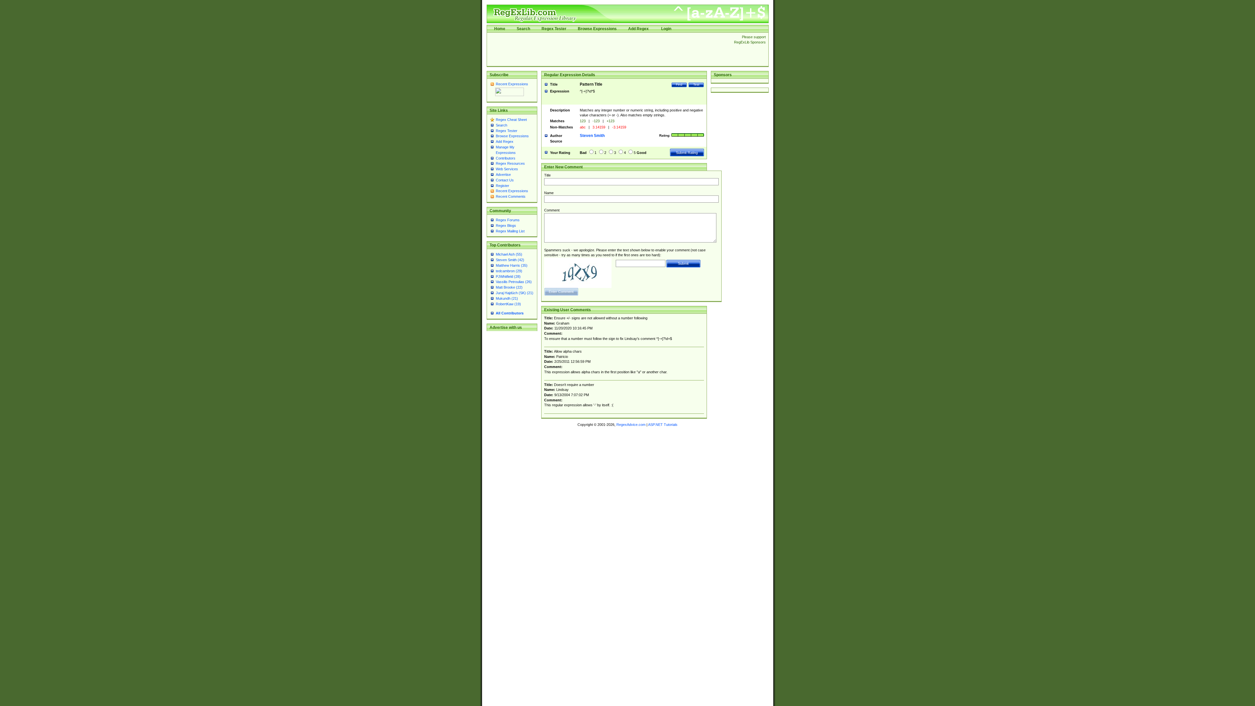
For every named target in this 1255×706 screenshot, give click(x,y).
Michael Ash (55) (509, 254)
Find (679, 84)
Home (499, 28)
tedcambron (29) (509, 271)
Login (666, 28)
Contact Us (505, 180)
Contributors (505, 158)
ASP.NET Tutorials (663, 425)
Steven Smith (592, 135)
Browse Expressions (597, 28)
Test (696, 84)
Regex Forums (508, 220)
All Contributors (510, 313)
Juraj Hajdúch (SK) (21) (514, 293)
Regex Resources (510, 163)
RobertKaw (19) (508, 304)
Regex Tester (554, 28)
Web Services (507, 169)
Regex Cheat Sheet (511, 120)
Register (502, 186)
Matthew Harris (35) (511, 265)
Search (523, 28)
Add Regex (638, 28)
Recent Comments (511, 196)
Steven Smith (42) (510, 260)
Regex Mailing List (510, 231)
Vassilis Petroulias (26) (514, 282)
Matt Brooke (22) (509, 287)
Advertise (503, 174)
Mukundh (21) (507, 298)
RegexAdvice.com (630, 425)
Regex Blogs (506, 225)
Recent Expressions (512, 84)
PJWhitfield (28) (508, 276)
